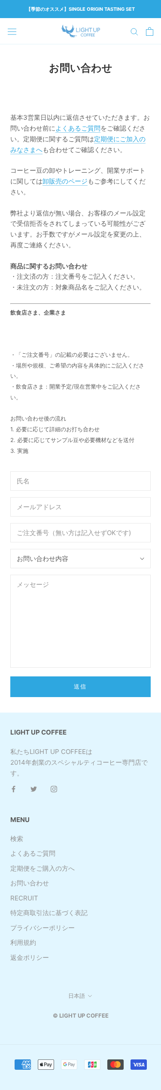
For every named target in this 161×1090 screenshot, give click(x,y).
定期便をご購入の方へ (42, 868)
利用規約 (23, 942)
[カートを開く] (149, 31)
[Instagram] (54, 788)
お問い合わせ (29, 883)
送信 (80, 686)
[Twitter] (33, 788)
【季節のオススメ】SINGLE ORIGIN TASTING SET (80, 9)
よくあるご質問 (77, 128)
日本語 (76, 995)
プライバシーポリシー (42, 928)
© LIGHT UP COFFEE (81, 1015)
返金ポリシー (29, 957)
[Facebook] (13, 788)
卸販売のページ (65, 181)
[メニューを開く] (12, 31)
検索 (16, 839)
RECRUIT (24, 898)
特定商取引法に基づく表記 (49, 913)
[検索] (134, 31)
